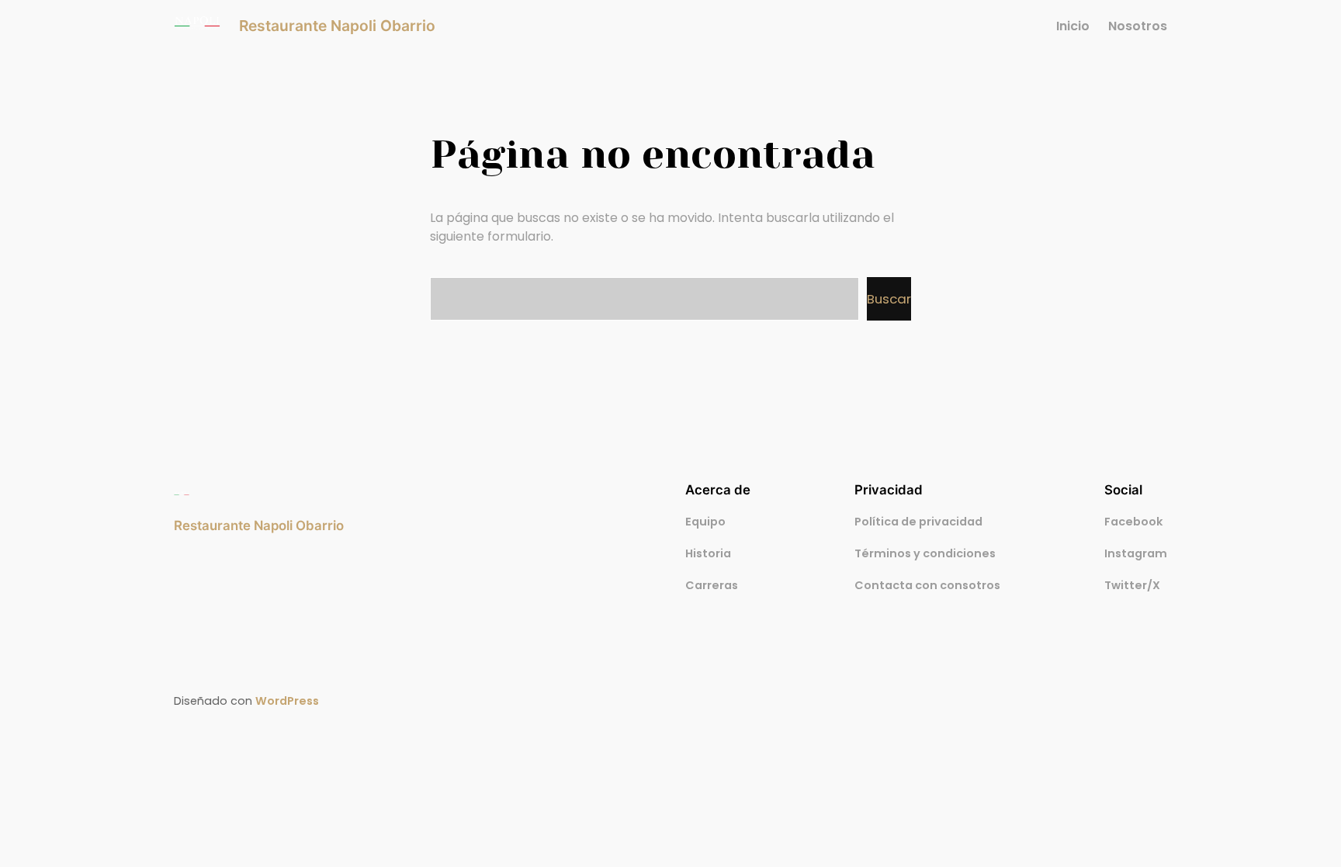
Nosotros (1137, 26)
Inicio (1073, 26)
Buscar (889, 299)
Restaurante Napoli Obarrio (337, 25)
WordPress (287, 701)
